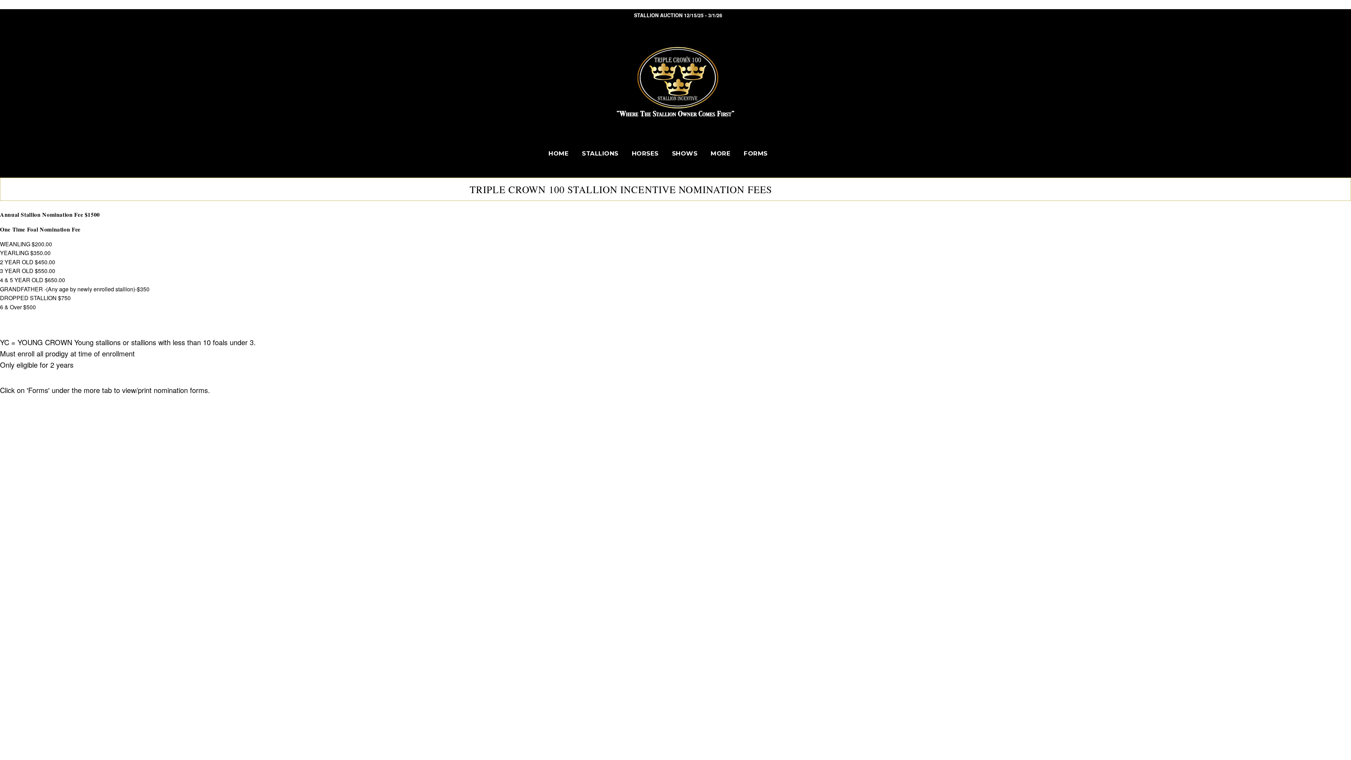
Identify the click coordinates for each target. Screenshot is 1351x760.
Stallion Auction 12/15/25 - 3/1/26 (678, 15)
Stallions (600, 153)
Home (558, 153)
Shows (685, 153)
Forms (756, 153)
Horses (645, 153)
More (720, 153)
